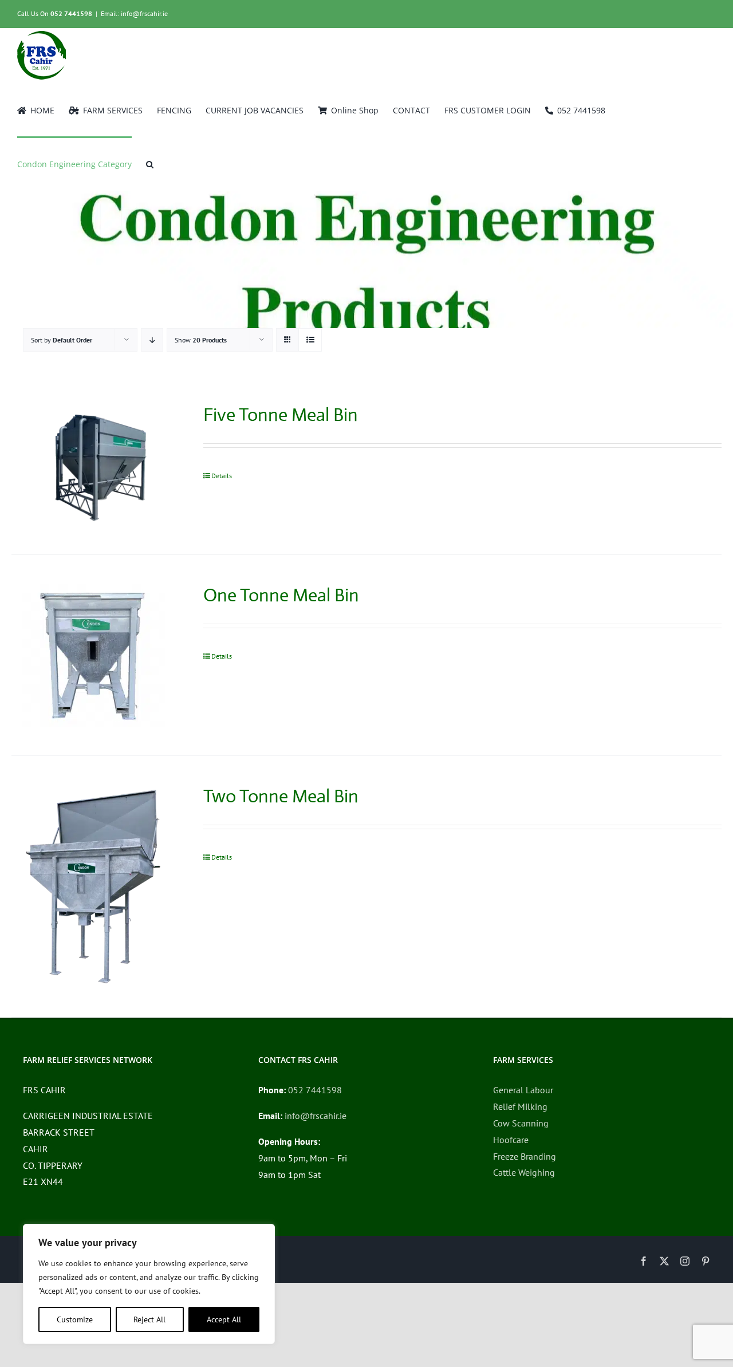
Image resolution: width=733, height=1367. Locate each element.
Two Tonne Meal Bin (280, 796)
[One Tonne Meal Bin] (93, 655)
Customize (75, 1319)
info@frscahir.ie (315, 1115)
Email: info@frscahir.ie (134, 13)
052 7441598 (71, 13)
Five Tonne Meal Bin (280, 414)
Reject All (149, 1319)
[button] (149, 163)
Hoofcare (511, 1139)
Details (221, 475)
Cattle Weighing (524, 1172)
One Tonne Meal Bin (281, 595)
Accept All (224, 1319)
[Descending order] (152, 340)
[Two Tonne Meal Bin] (93, 886)
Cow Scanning (521, 1123)
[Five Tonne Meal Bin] (93, 464)
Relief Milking (520, 1106)
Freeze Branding (524, 1156)
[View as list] (310, 340)
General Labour (523, 1090)
